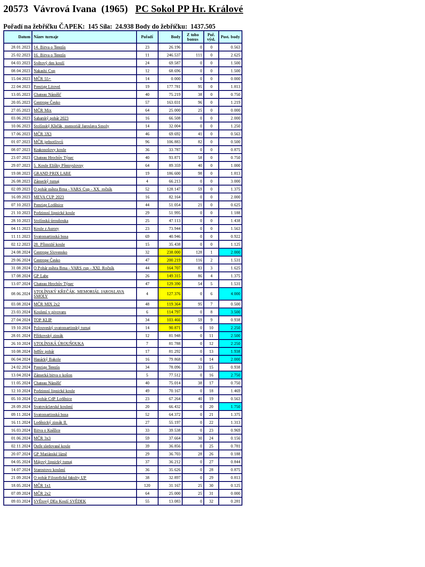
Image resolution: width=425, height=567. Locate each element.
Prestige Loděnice (48, 205)
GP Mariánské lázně (50, 454)
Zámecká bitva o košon (53, 375)
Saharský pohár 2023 (51, 118)
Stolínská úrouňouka (51, 220)
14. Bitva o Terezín (50, 47)
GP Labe (41, 276)
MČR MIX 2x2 (47, 304)
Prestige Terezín (47, 367)
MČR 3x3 (42, 438)
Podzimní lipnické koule (54, 212)
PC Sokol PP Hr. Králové (189, 8)
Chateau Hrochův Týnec (53, 157)
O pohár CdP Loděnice (53, 398)
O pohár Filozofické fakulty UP (60, 477)
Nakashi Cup (44, 70)
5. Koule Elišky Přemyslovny (58, 165)
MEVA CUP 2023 (49, 197)
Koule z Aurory (46, 228)
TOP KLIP (43, 320)
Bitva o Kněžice (47, 430)
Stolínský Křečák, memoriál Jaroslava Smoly (71, 126)
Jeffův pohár (44, 351)
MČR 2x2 (42, 493)
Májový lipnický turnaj (53, 461)
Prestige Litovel (47, 86)
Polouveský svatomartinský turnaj (62, 327)
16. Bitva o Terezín (50, 55)
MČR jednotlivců (48, 141)
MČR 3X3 (42, 134)
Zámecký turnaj (46, 181)
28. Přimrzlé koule (49, 244)
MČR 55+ (42, 78)
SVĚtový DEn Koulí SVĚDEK (60, 501)
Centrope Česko (47, 102)
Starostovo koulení (49, 469)
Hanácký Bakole (47, 359)
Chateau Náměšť (47, 94)
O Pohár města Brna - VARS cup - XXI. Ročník (74, 268)
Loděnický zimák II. (50, 422)
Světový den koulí (49, 63)
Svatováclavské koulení (53, 406)
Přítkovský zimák (48, 335)
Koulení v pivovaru (50, 312)
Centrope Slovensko (50, 252)
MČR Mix (42, 110)
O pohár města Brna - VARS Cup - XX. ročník (73, 189)
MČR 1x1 (42, 485)
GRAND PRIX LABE (52, 173)
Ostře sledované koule (52, 446)
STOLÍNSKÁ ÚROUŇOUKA (59, 343)
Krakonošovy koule (50, 149)
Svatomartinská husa (51, 236)
